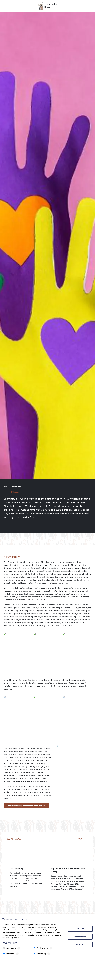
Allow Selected (80, 937)
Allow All (80, 929)
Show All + (82, 838)
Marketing (41, 954)
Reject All (80, 944)
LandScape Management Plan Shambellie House (26, 805)
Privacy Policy (9, 943)
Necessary (11, 948)
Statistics (10, 954)
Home (5, 486)
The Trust (11, 486)
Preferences (42, 948)
